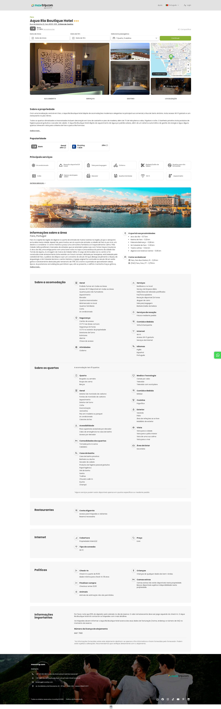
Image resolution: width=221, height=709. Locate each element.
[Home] (157, 699)
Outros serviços (37, 183)
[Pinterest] (183, 699)
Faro (32, 17)
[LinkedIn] (188, 699)
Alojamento (50, 99)
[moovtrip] (178, 676)
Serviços (90, 99)
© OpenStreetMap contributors (181, 75)
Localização (171, 99)
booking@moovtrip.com (44, 682)
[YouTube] (178, 699)
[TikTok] (173, 699)
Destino (130, 99)
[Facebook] (162, 699)
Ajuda (160, 5)
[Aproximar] (188, 65)
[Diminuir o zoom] (188, 68)
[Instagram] (167, 699)
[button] (171, 57)
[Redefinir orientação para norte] (188, 71)
